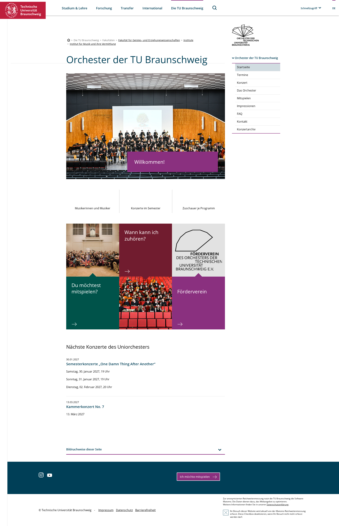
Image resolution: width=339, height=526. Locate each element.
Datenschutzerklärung (278, 504)
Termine (242, 75)
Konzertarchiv (246, 129)
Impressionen (246, 106)
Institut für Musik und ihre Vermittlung (93, 44)
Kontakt (242, 121)
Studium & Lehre (74, 8)
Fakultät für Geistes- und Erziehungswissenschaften (149, 40)
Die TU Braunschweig (187, 8)
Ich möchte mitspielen (195, 477)
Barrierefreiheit (145, 510)
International (152, 8)
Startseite (243, 67)
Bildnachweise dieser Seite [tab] (84, 449)
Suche (214, 7)
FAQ (239, 114)
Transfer (127, 8)
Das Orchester (246, 90)
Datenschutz (124, 510)
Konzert (242, 83)
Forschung (104, 8)
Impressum (106, 510)
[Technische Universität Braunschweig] (23, 10)
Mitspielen (244, 98)
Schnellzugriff (309, 8)
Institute (188, 40)
